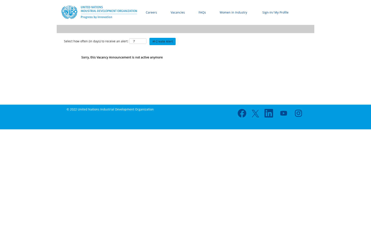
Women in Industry (233, 12)
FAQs (202, 12)
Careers (151, 12)
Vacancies (178, 12)
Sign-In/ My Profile (275, 12)
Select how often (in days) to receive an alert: (96, 41)
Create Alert (164, 41)
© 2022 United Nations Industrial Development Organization (110, 109)
